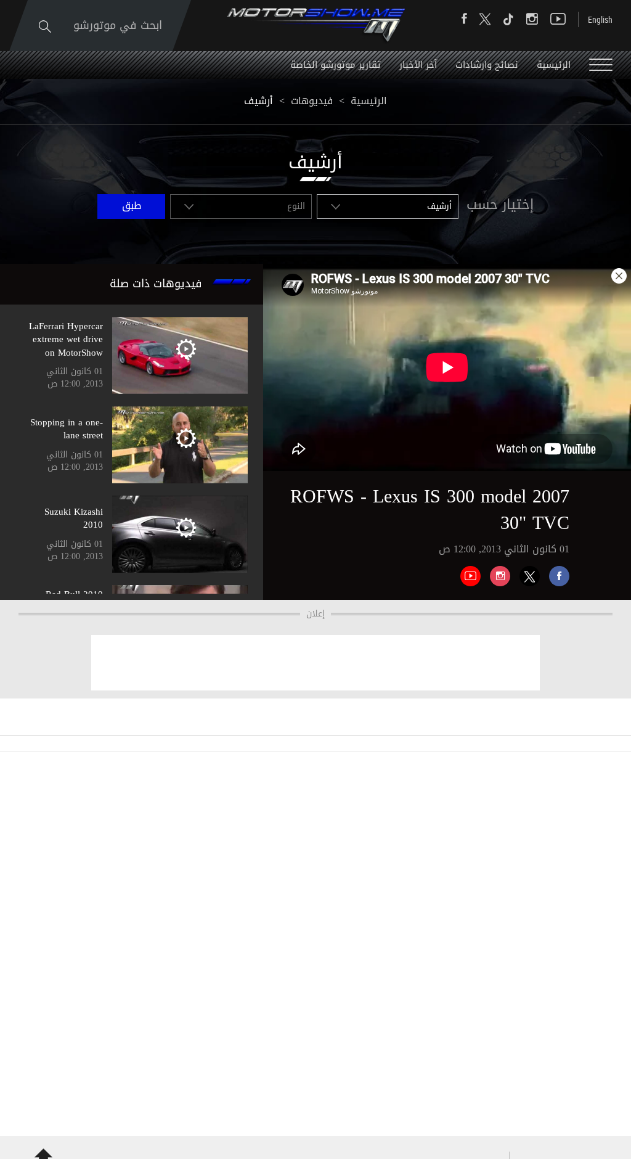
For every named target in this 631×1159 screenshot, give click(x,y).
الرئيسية (554, 64)
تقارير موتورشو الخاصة (335, 64)
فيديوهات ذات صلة (156, 283)
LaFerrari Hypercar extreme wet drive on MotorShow (66, 339)
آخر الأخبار (418, 64)
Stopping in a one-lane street (66, 429)
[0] (554, 571)
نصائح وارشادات (486, 64)
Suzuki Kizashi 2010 (73, 518)
